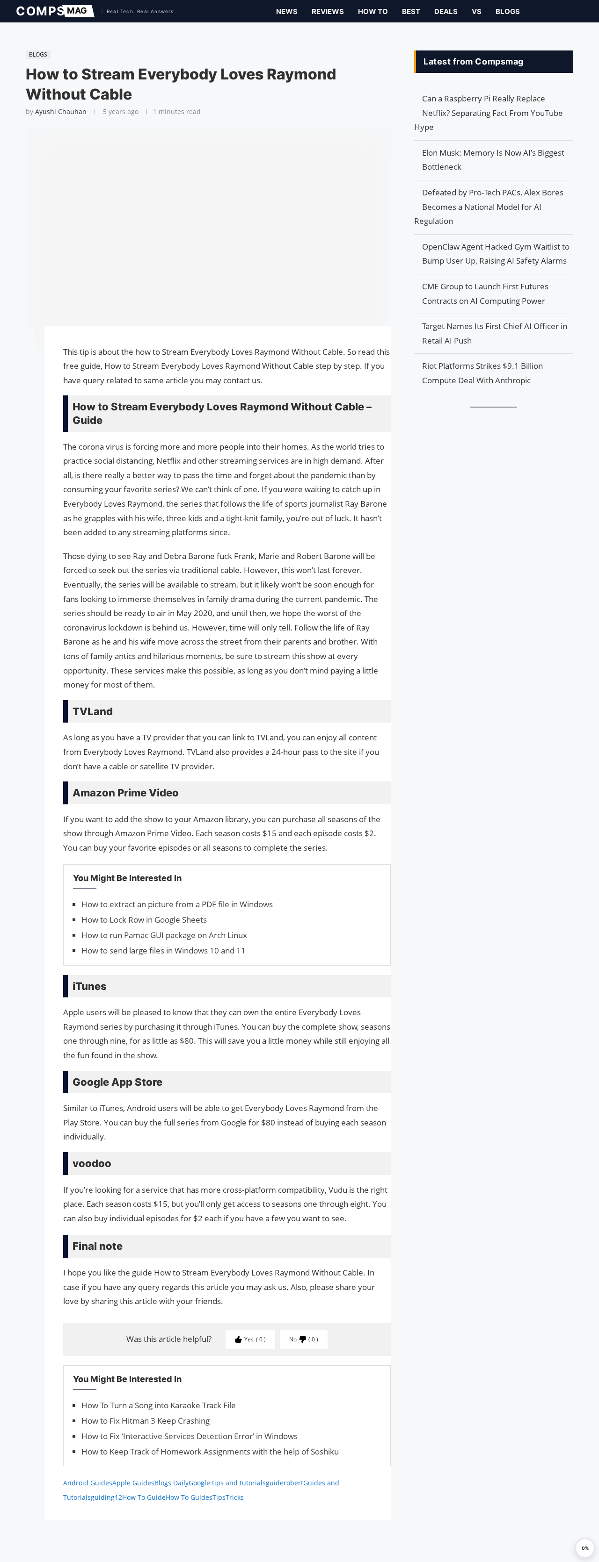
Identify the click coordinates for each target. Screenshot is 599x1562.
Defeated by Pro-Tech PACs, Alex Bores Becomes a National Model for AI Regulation (488, 206)
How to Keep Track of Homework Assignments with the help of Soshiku (210, 1451)
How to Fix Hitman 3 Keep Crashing (145, 1420)
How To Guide (144, 1497)
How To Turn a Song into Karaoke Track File (158, 1405)
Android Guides (87, 1482)
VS (477, 11)
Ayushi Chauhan (61, 111)
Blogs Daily (171, 1482)
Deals (446, 11)
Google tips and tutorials (227, 1482)
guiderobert (284, 1482)
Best (411, 11)
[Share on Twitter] (21, 360)
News (287, 11)
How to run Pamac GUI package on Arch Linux (164, 935)
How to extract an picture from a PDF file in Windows (177, 904)
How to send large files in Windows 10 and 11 (163, 950)
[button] (585, 1548)
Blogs (508, 11)
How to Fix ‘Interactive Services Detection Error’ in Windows (189, 1436)
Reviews (328, 11)
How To (373, 11)
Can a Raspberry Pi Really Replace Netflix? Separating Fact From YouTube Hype (488, 112)
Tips (219, 1497)
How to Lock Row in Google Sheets (144, 919)
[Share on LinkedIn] (21, 369)
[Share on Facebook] (21, 346)
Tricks (235, 1497)
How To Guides (189, 1497)
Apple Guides (133, 1482)
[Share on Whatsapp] (21, 378)
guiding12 (106, 1497)
